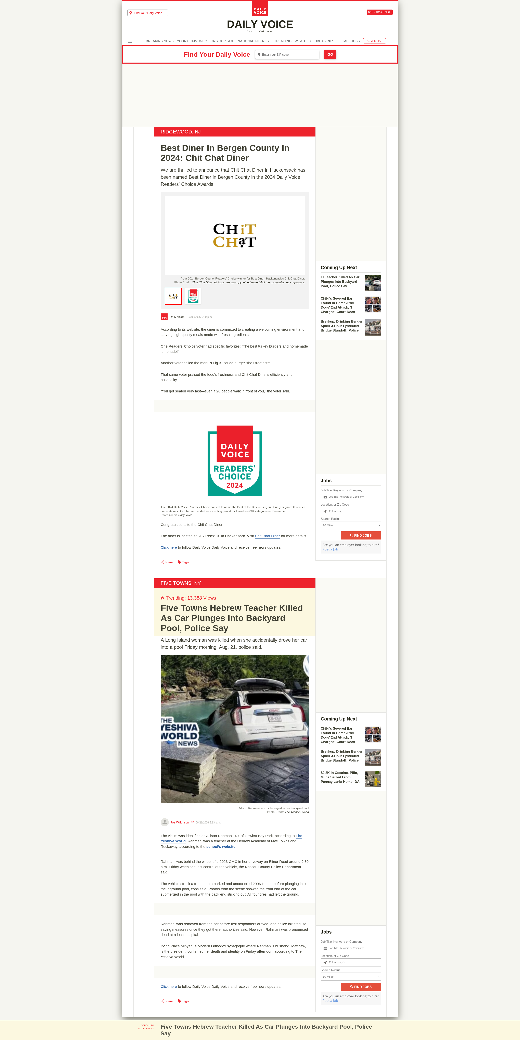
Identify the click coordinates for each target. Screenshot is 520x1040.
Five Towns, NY (181, 583)
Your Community (192, 41)
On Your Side (222, 41)
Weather (303, 41)
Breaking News (160, 41)
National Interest (254, 41)
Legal (343, 41)
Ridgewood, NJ (181, 131)
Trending (282, 41)
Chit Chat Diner (267, 536)
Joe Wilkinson (179, 822)
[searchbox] (151, 13)
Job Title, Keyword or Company (341, 490)
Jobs (355, 41)
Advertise (374, 40)
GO (330, 54)
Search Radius (330, 518)
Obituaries (324, 41)
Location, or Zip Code (335, 504)
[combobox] (147, 13)
